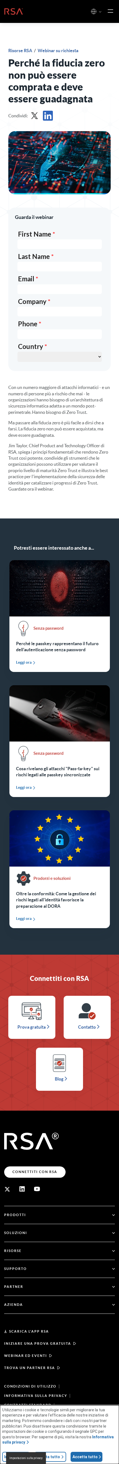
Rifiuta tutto (48, 1457)
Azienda (13, 1304)
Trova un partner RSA (29, 1368)
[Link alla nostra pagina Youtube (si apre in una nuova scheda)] (37, 1189)
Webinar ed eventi (25, 1355)
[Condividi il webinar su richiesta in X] (34, 115)
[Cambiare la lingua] (93, 11)
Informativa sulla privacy (35, 1395)
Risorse (13, 1251)
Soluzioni (15, 1233)
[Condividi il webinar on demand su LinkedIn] (48, 115)
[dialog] (59, 1434)
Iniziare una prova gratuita (37, 1343)
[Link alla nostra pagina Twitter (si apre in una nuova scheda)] (7, 1189)
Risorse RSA (20, 50)
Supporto (15, 1268)
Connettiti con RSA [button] (34, 1172)
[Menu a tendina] (110, 11)
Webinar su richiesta (58, 50)
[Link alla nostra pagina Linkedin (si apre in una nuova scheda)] (22, 1189)
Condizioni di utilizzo (30, 1386)
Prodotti (15, 1215)
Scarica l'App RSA (29, 1331)
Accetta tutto (85, 1457)
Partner (13, 1286)
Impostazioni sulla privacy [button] (26, 1458)
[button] (100, 12)
